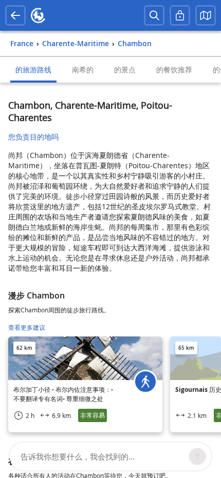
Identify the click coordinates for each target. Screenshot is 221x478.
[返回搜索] (15, 15)
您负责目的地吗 (33, 137)
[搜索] (154, 15)
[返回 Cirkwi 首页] (38, 15)
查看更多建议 (26, 327)
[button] (205, 15)
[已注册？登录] (180, 15)
